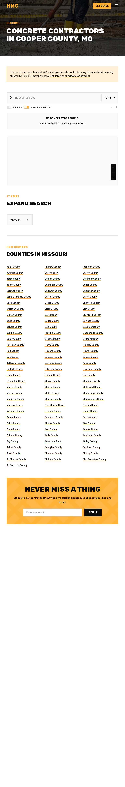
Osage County (90, 411)
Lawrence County (92, 369)
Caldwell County (15, 290)
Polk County (51, 429)
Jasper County (90, 357)
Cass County (13, 303)
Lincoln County (52, 375)
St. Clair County (53, 459)
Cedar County (52, 303)
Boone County (14, 284)
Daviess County (91, 321)
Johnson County (53, 363)
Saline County (14, 447)
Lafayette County (53, 369)
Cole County (51, 315)
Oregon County (53, 411)
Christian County (15, 309)
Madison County (91, 381)
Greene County (52, 339)
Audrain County (15, 272)
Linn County (89, 375)
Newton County (91, 405)
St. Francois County (17, 465)
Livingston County (16, 381)
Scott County (13, 453)
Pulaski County (90, 429)
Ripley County (90, 441)
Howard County (53, 351)
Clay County (89, 309)
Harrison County (15, 345)
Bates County (13, 278)
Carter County (90, 297)
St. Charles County (16, 459)
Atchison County (91, 266)
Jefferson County (16, 363)
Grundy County (90, 339)
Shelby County (90, 453)
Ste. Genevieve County (94, 459)
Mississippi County (93, 393)
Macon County (52, 381)
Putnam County (14, 435)
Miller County (52, 393)
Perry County (90, 417)
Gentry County (14, 339)
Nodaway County (15, 411)
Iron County (13, 357)
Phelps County (52, 423)
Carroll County (52, 297)
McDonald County (92, 387)
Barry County (51, 272)
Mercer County (14, 393)
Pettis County (13, 423)
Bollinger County (92, 278)
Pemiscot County (54, 417)
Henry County (52, 345)
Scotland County (91, 447)
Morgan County (15, 405)
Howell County (90, 351)
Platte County (13, 429)
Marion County (52, 387)
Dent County (51, 327)
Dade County (13, 321)
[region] (62, 160)
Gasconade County (93, 333)
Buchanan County (54, 284)
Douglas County (91, 327)
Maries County (14, 387)
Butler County (90, 284)
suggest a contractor (77, 76)
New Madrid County (55, 405)
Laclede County (15, 369)
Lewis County (13, 375)
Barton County (90, 272)
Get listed (55, 76)
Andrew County (53, 266)
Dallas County (52, 321)
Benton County (52, 278)
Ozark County (14, 417)
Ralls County (51, 435)
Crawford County (92, 315)
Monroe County (53, 399)
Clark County (51, 309)
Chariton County (91, 303)
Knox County (89, 363)
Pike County (89, 423)
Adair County (13, 266)
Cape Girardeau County (19, 297)
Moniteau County (15, 399)
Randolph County (92, 435)
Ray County (12, 441)
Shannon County (53, 453)
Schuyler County (53, 447)
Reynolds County (54, 441)
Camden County (91, 290)
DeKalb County (14, 327)
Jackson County (53, 357)
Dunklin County (14, 333)
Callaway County (53, 290)
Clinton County (14, 315)
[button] (115, 6)
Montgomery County (93, 399)
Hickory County (91, 345)
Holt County (13, 351)
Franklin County (53, 333)
